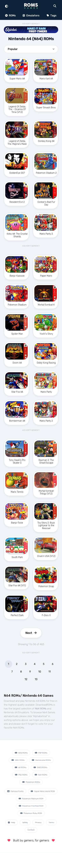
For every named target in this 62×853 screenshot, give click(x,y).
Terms (51, 822)
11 (49, 671)
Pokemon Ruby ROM (32, 813)
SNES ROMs (42, 767)
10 (39, 671)
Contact (31, 830)
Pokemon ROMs (32, 782)
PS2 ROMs (22, 775)
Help (12, 822)
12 (26, 679)
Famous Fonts (16, 791)
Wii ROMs (22, 767)
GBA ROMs (19, 760)
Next (28, 633)
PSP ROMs (42, 753)
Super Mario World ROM (44, 791)
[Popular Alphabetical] (31, 50)
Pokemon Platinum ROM (32, 799)
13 (36, 679)
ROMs (12, 15)
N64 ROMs (42, 775)
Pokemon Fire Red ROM (32, 806)
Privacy (38, 822)
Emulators (32, 15)
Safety (25, 822)
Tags (53, 15)
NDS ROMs (23, 753)
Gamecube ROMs (43, 760)
